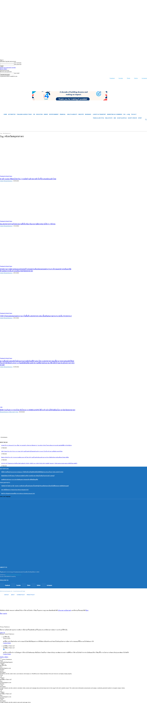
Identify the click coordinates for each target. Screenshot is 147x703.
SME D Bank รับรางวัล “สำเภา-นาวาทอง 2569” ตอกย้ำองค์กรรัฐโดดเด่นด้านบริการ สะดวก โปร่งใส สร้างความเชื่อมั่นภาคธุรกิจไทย (31, 451)
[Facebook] (108, 78)
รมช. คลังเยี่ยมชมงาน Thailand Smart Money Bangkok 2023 (15, 489)
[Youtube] (117, 78)
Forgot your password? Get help (8, 67)
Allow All (2, 632)
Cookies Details (7, 643)
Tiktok (128, 78)
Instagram (144, 78)
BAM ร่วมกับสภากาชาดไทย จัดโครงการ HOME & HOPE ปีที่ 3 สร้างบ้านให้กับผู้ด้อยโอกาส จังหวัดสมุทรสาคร (37, 410)
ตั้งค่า (87, 610)
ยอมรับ (5, 613)
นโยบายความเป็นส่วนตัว (64, 610)
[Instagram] (140, 78)
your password (17, 64)
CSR (1, 407)
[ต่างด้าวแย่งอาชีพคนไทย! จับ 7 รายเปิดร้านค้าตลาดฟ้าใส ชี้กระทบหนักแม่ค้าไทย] (37, 158)
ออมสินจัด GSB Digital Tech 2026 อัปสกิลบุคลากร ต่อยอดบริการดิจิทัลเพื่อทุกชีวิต (19, 479)
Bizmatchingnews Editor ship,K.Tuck (9, 412)
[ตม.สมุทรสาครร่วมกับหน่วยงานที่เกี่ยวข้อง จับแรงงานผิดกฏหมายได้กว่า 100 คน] (37, 203)
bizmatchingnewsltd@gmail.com (13, 574)
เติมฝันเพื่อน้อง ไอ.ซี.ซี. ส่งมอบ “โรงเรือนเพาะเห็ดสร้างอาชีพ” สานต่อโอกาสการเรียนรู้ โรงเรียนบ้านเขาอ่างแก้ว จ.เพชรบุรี (27, 475)
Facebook (112, 78)
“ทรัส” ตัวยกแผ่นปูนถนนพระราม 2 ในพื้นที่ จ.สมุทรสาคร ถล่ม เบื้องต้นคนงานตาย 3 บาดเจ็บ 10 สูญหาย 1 (36, 316)
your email (16, 73)
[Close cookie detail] (1, 659)
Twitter (136, 78)
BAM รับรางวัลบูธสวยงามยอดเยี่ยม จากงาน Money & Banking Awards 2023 (18, 493)
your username (17, 62)
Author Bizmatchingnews (6, 181)
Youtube (121, 78)
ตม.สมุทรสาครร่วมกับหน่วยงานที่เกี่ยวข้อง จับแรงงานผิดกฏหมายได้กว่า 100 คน (27, 224)
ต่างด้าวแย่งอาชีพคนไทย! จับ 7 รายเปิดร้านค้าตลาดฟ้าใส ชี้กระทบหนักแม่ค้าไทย (28, 179)
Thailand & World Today (6, 176)
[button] (73, 127)
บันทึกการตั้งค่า (4, 657)
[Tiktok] (125, 78)
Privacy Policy (3, 69)
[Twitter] (132, 78)
